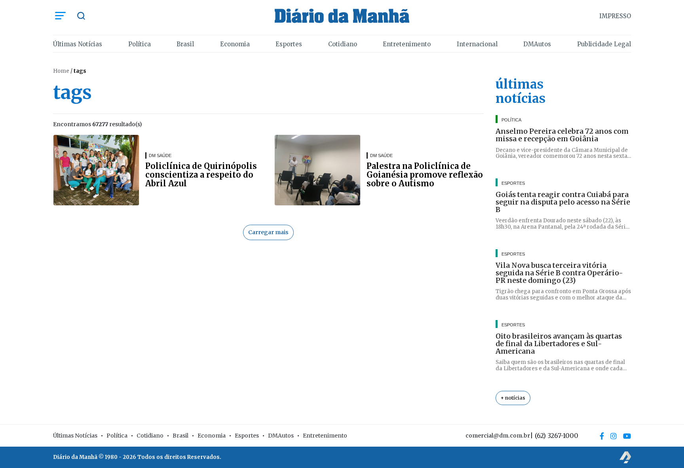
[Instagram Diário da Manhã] (613, 436)
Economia (235, 44)
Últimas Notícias (77, 44)
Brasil (185, 44)
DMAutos (537, 44)
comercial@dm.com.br (498, 435)
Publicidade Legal (604, 44)
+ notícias (513, 398)
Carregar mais (268, 232)
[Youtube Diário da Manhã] (627, 436)
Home (61, 71)
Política (139, 44)
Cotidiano (342, 44)
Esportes (289, 44)
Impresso (615, 16)
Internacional (477, 44)
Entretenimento (407, 44)
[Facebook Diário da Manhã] (602, 436)
